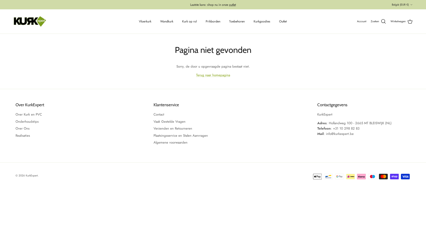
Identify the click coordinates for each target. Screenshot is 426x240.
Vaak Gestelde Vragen (169, 121)
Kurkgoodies (262, 21)
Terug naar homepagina (213, 75)
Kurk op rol (189, 21)
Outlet (283, 21)
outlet (232, 4)
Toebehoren (237, 21)
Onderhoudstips (27, 121)
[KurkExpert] (30, 21)
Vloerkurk (145, 21)
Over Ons (23, 128)
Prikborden (213, 21)
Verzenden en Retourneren (173, 128)
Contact (159, 114)
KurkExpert (32, 176)
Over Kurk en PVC (29, 114)
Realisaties (23, 135)
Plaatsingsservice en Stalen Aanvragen (181, 135)
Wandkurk (166, 21)
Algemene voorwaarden (170, 142)
